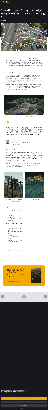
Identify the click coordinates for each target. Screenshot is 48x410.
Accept (24, 398)
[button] (46, 388)
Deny (24, 402)
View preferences (24, 405)
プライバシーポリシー (24, 408)
